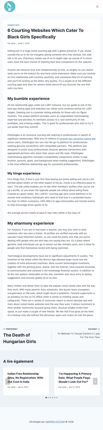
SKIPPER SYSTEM (55, 421)
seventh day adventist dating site (77, 138)
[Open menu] (97, 6)
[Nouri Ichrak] (11, 6)
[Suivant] (95, 381)
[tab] (46, 397)
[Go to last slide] (7, 381)
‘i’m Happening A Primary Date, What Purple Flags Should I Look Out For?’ (74, 377)
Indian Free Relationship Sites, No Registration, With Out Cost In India (25, 377)
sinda (13, 43)
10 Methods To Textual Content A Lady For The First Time (79, 333)
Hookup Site (13, 25)
